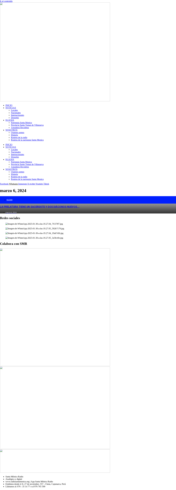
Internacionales (17, 115)
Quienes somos (17, 132)
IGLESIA (10, 120)
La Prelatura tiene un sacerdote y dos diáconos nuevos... (39, 206)
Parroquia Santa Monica (21, 122)
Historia (14, 135)
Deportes (15, 117)
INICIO (9, 105)
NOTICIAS (11, 108)
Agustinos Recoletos (20, 127)
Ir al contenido (6, 1)
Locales (14, 110)
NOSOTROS (11, 130)
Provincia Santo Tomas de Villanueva (27, 125)
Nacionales (16, 113)
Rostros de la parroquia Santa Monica (27, 140)
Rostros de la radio (19, 137)
